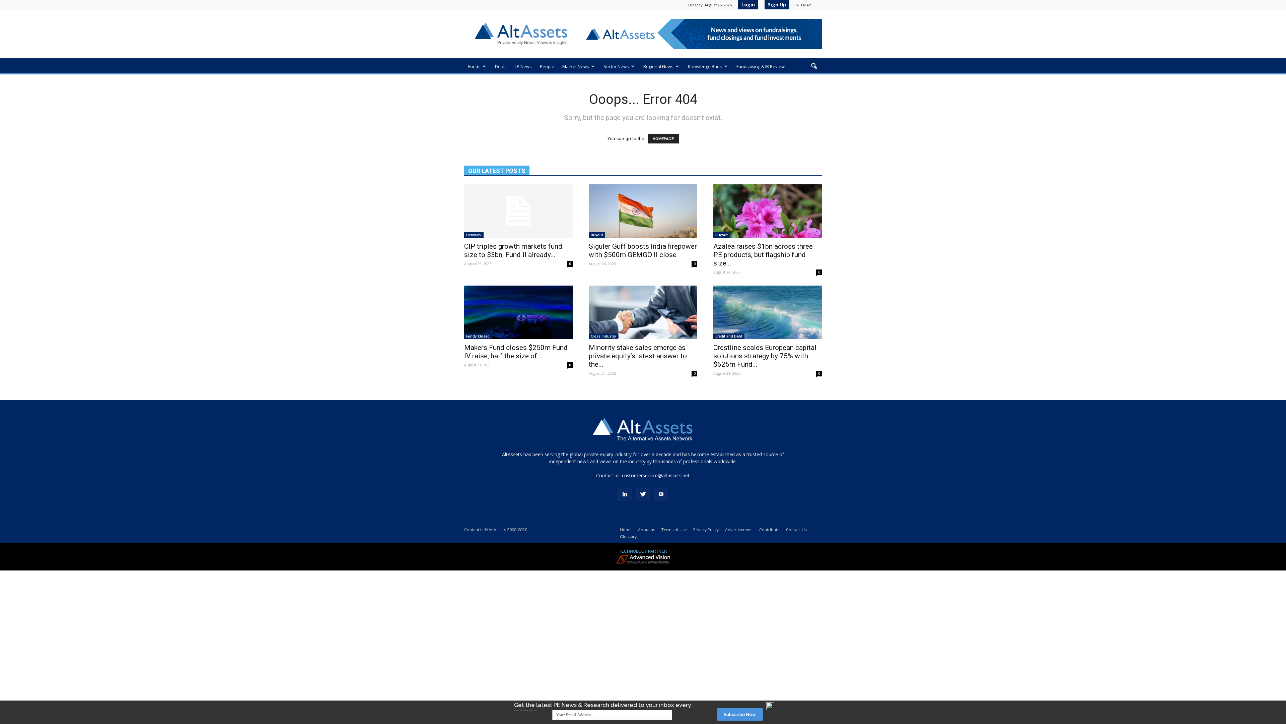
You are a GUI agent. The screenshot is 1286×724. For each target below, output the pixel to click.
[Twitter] (643, 494)
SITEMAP (803, 4)
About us (646, 530)
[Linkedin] (625, 494)
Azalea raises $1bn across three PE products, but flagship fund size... (763, 254)
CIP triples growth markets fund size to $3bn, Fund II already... (513, 250)
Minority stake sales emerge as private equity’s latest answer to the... (638, 356)
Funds (474, 66)
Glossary (628, 537)
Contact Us (796, 530)
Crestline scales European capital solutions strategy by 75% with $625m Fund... (764, 356)
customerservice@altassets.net (656, 475)
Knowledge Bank (705, 66)
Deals (501, 66)
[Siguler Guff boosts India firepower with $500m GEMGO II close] (643, 211)
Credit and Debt (728, 336)
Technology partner (643, 551)
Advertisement (739, 530)
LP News (523, 66)
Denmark (474, 235)
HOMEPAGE (663, 139)
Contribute (769, 530)
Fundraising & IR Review (760, 66)
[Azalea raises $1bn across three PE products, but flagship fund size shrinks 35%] (767, 211)
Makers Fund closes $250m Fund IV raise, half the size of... (516, 352)
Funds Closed (478, 336)
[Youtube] (661, 494)
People (547, 66)
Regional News (658, 66)
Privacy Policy (706, 530)
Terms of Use (674, 530)
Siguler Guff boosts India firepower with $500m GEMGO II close (643, 250)
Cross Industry (603, 336)
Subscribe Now (740, 714)
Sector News (616, 66)
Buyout (597, 235)
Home (626, 530)
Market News (575, 66)
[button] (814, 66)
